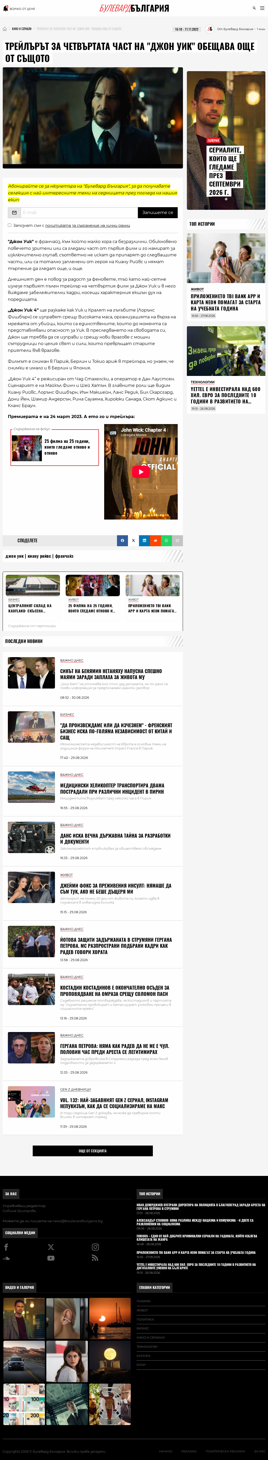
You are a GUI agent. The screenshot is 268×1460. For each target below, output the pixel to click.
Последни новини (24, 641)
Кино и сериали (151, 1337)
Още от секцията (93, 1150)
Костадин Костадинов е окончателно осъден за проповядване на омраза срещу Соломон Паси (114, 990)
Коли (141, 1365)
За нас (11, 1193)
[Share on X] (133, 540)
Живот (142, 1310)
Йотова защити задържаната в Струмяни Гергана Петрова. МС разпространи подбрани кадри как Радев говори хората (116, 946)
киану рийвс (39, 556)
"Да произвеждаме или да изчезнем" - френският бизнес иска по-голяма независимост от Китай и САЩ (116, 731)
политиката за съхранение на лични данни (87, 225)
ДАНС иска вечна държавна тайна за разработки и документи (115, 838)
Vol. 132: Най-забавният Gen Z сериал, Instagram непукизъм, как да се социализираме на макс (114, 1103)
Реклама (189, 1451)
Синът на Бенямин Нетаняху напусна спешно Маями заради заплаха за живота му (111, 674)
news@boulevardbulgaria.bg (78, 1221)
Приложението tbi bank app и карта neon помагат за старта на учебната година (226, 302)
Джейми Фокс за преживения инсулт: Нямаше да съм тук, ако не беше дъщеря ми (115, 888)
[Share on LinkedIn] (144, 540)
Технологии (147, 1347)
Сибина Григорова (19, 1211)
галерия (143, 1301)
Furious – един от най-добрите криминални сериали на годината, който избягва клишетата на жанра (197, 1238)
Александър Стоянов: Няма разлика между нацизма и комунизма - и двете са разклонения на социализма (195, 1222)
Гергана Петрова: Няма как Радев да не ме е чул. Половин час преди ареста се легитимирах (114, 1049)
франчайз (64, 556)
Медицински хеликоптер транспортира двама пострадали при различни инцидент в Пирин (112, 788)
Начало (165, 1451)
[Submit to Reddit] (155, 540)
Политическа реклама (225, 1451)
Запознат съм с (71, 225)
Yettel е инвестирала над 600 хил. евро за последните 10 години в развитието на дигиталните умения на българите (225, 401)
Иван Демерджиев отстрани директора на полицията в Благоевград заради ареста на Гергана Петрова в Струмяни (201, 1207)
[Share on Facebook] (122, 540)
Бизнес (143, 1328)
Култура (143, 1356)
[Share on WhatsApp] (166, 540)
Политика (145, 1319)
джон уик (14, 556)
